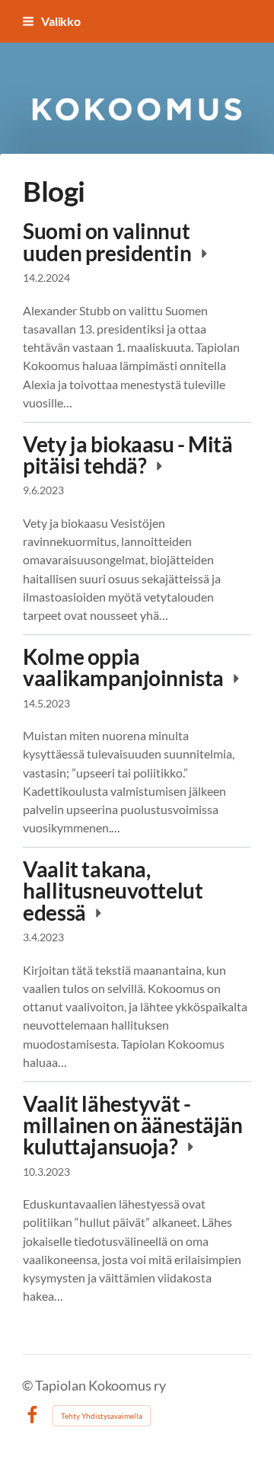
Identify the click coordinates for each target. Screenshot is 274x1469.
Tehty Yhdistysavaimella (101, 1415)
